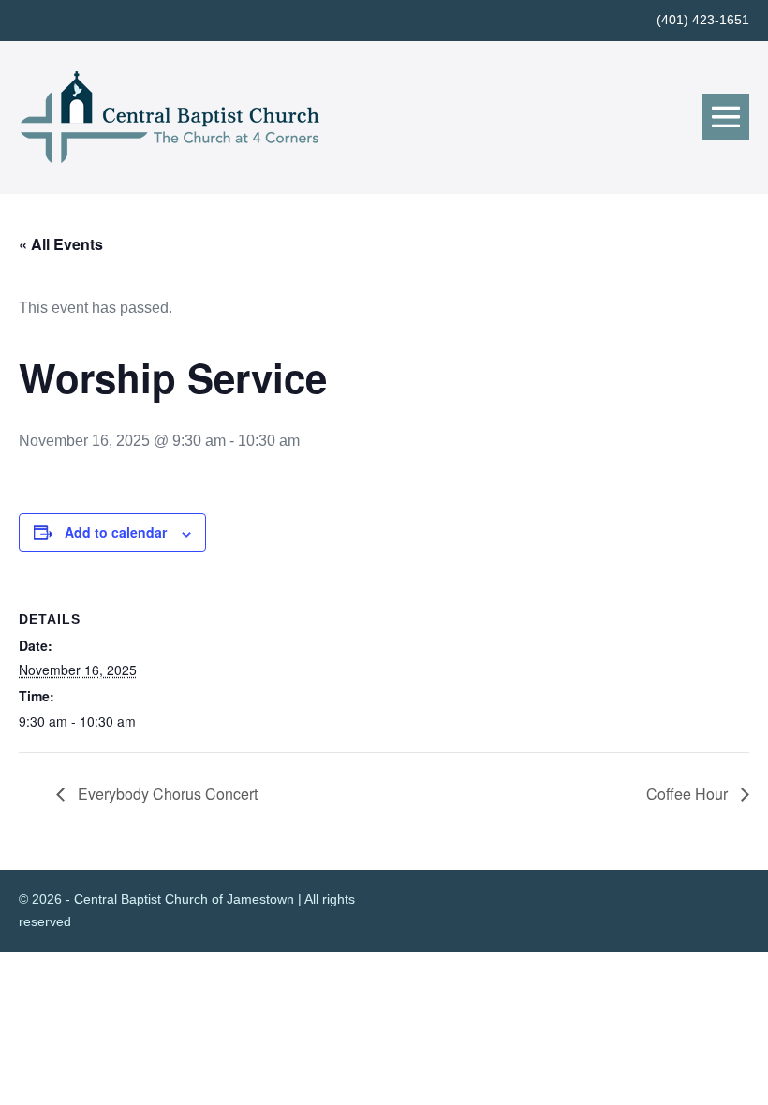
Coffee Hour (688, 793)
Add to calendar (116, 532)
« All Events (61, 244)
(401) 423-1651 (703, 19)
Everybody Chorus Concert (166, 793)
